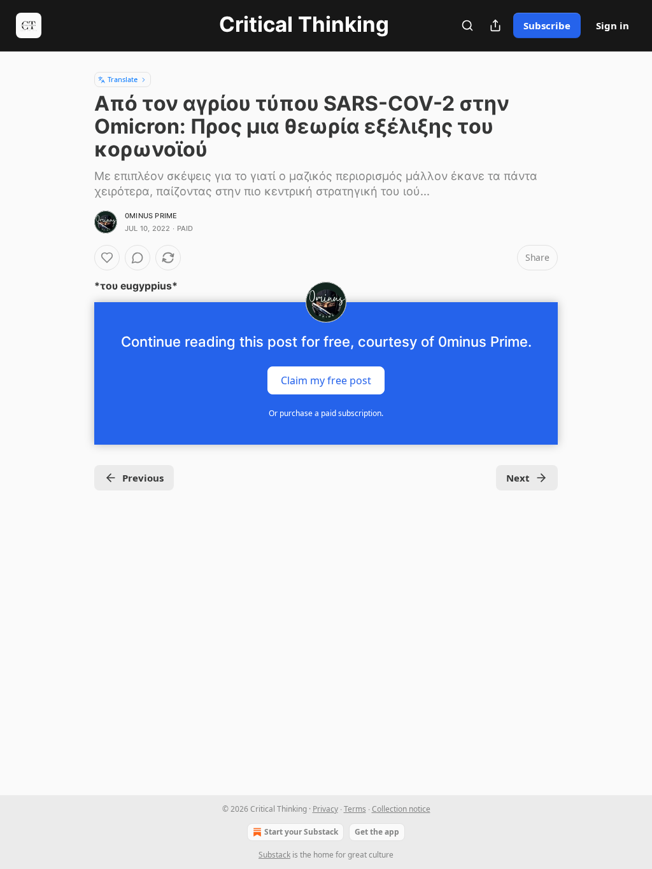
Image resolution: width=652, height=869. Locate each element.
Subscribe (546, 25)
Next (518, 477)
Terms (355, 808)
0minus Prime (151, 215)
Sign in (612, 25)
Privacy (325, 808)
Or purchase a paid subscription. (326, 413)
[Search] (467, 25)
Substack (274, 854)
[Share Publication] (495, 25)
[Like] (107, 257)
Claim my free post (326, 380)
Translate (123, 79)
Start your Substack (301, 831)
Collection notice (401, 808)
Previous (143, 477)
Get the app (377, 831)
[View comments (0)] (137, 257)
